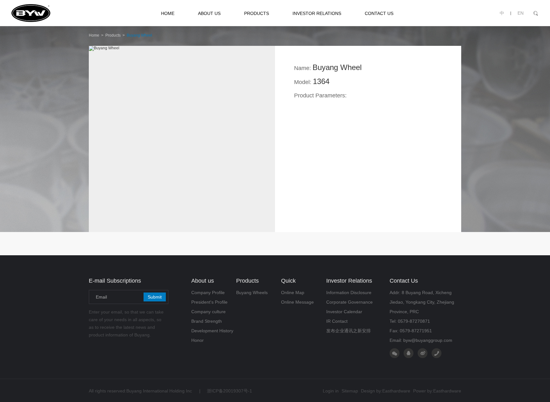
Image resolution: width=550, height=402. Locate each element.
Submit (155, 297)
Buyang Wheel (139, 35)
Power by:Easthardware (437, 390)
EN (521, 13)
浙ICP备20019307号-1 (225, 390)
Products (113, 35)
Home (94, 35)
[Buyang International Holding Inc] (53, 13)
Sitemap (350, 390)
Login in (331, 390)
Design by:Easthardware (385, 390)
